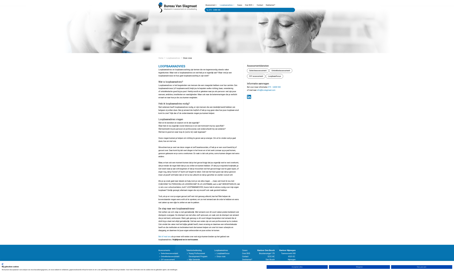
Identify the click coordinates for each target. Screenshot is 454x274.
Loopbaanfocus (274, 76)
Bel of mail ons (164, 236)
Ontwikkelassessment (280, 70)
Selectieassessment (257, 70)
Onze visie (221, 256)
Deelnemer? (270, 5)
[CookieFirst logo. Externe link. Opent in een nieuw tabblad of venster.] (3, 264)
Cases (239, 5)
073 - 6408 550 (214, 10)
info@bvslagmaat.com (266, 90)
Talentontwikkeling (194, 250)
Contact (260, 5)
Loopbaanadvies (226, 5)
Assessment (210, 5)
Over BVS (248, 5)
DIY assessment (256, 76)
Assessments (164, 250)
